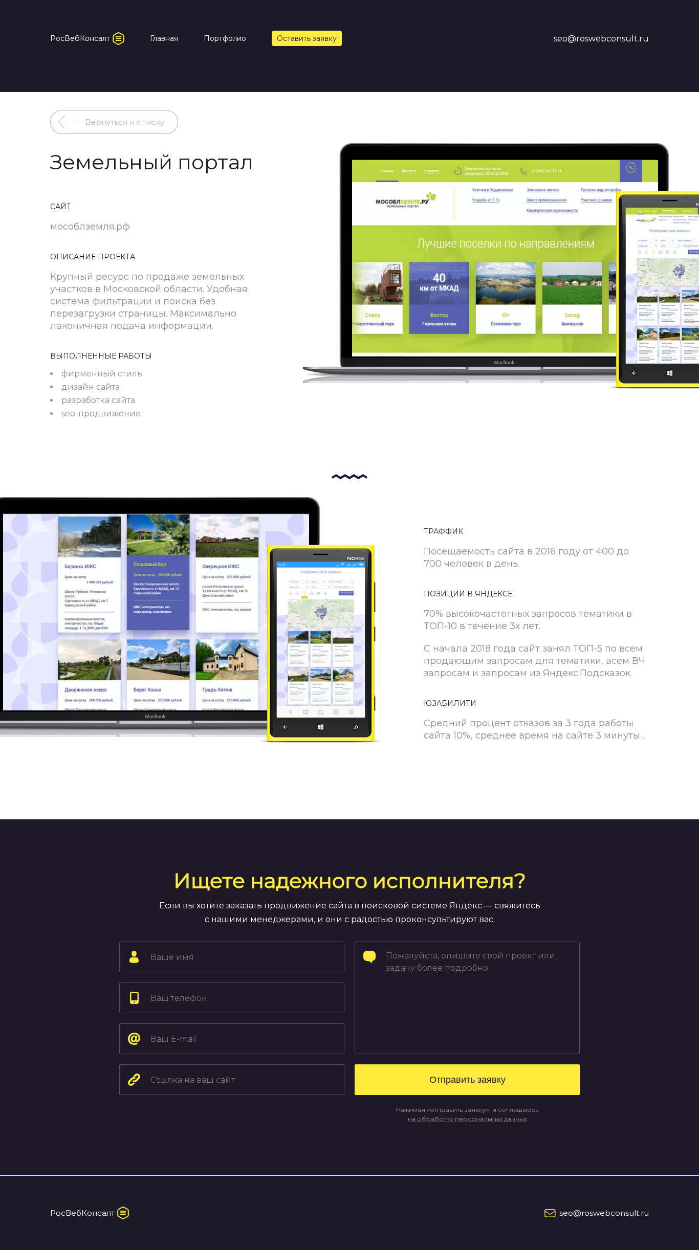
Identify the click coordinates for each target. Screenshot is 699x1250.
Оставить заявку (307, 38)
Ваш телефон (174, 982)
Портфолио (225, 38)
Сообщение (408, 941)
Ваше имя (168, 941)
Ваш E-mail (170, 1023)
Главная (164, 38)
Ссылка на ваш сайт (183, 1064)
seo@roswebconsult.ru (601, 38)
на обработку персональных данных (467, 1119)
